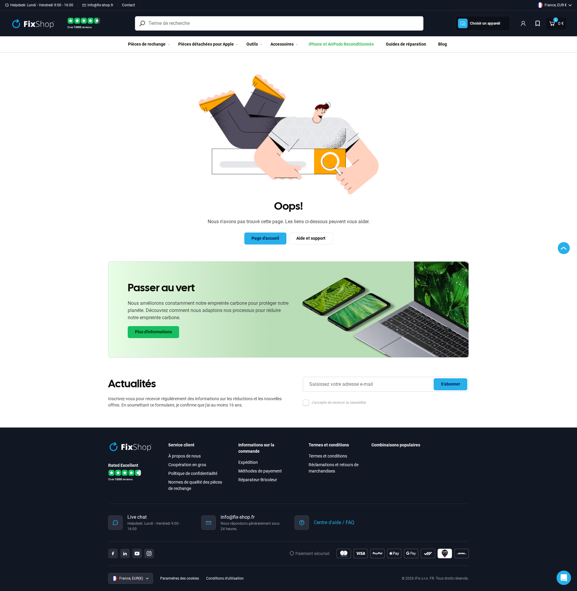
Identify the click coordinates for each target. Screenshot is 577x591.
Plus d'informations (153, 331)
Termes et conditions (328, 456)
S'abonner (450, 384)
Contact (128, 5)
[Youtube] (137, 553)
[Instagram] (149, 553)
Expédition (248, 462)
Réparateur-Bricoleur (257, 479)
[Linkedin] (125, 553)
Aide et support (310, 238)
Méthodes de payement (260, 471)
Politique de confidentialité (192, 473)
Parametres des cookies (179, 578)
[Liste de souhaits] (538, 23)
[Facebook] (113, 553)
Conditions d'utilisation (225, 578)
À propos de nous (184, 456)
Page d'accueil (265, 238)
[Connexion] (523, 23)
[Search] (142, 23)
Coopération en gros (187, 464)
